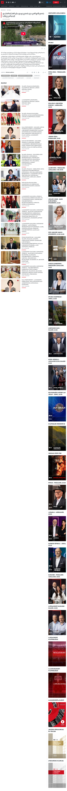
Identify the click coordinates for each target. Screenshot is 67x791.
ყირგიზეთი (36, 78)
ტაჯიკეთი (28, 78)
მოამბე (9, 10)
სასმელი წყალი (20, 78)
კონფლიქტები (5, 75)
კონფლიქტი (37, 75)
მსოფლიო (14, 75)
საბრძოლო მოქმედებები (8, 78)
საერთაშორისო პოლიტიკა (25, 75)
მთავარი (3, 10)
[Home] (2, 2)
